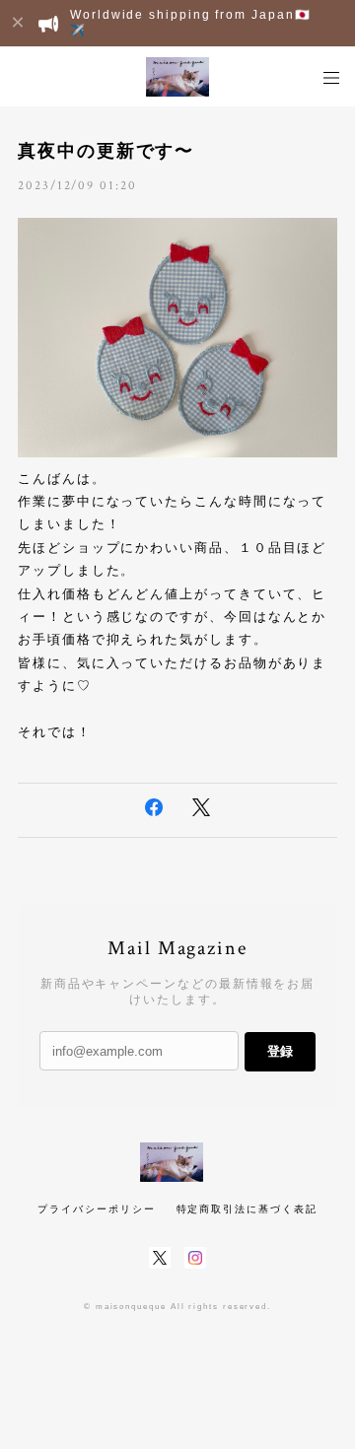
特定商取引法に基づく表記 (247, 1209)
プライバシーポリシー (96, 1209)
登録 (280, 1051)
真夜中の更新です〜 (106, 151)
